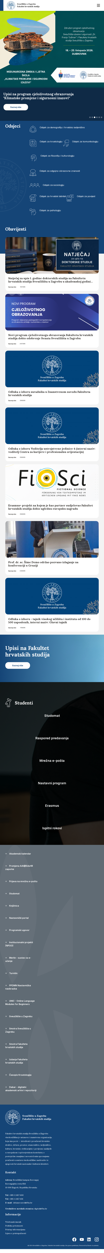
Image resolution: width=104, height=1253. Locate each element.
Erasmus (52, 810)
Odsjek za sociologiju (53, 188)
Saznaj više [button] (15, 111)
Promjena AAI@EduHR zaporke (19, 871)
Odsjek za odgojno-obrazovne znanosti (60, 174)
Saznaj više (12, 291)
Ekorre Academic (93, 1249)
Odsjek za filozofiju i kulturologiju (57, 159)
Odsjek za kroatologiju (51, 145)
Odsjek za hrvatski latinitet (53, 200)
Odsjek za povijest (86, 200)
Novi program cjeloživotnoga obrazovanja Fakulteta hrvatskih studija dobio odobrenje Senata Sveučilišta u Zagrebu (50, 340)
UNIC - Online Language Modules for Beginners (20, 1006)
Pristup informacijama (15, 1233)
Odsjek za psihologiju (50, 214)
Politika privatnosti (14, 1229)
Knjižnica (14, 909)
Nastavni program (52, 787)
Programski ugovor (19, 934)
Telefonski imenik (13, 1226)
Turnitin (13, 977)
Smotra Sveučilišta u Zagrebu (18, 1034)
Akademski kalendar (20, 857)
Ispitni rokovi (52, 832)
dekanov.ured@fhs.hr (22, 1206)
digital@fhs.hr (40, 1212)
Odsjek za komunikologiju (85, 145)
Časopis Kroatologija (20, 1078)
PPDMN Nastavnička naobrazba (18, 991)
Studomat (52, 720)
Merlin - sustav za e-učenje (18, 963)
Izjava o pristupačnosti (15, 1237)
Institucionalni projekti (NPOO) (19, 948)
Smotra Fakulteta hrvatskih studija (16, 1050)
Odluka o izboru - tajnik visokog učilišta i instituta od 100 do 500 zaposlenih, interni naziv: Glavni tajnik (49, 624)
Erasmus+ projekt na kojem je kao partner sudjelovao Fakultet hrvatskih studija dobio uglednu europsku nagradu (50, 511)
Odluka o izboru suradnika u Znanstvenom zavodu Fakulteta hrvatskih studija (49, 397)
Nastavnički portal (19, 922)
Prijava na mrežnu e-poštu (23, 885)
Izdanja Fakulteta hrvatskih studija (16, 1065)
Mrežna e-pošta (52, 765)
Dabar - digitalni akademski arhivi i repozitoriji (20, 1093)
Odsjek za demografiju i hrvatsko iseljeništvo (62, 131)
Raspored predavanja (52, 742)
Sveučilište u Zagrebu (20, 1020)
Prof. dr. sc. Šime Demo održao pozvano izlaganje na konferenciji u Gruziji (43, 567)
